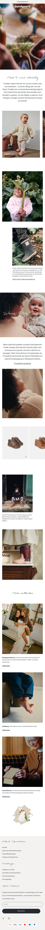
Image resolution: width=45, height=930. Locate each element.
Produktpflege (6, 879)
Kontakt (4, 847)
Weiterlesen (6, 666)
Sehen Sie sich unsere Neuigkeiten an (23, 279)
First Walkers (9, 154)
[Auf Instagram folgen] (9, 918)
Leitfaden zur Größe (8, 870)
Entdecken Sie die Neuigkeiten (22, 43)
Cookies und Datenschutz (10, 857)
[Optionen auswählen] (26, 456)
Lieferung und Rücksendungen (11, 851)
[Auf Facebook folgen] (3, 918)
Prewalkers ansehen (22, 363)
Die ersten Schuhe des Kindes (11, 873)
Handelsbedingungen (9, 854)
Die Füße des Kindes (8, 876)
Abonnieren (21, 911)
